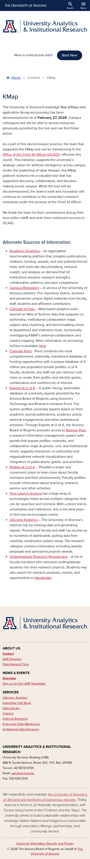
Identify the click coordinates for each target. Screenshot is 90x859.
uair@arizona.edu (22, 773)
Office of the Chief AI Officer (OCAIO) (31, 154)
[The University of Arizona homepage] (25, 5)
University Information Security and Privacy (45, 843)
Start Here (69, 55)
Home (16, 78)
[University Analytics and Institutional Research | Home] (45, 26)
